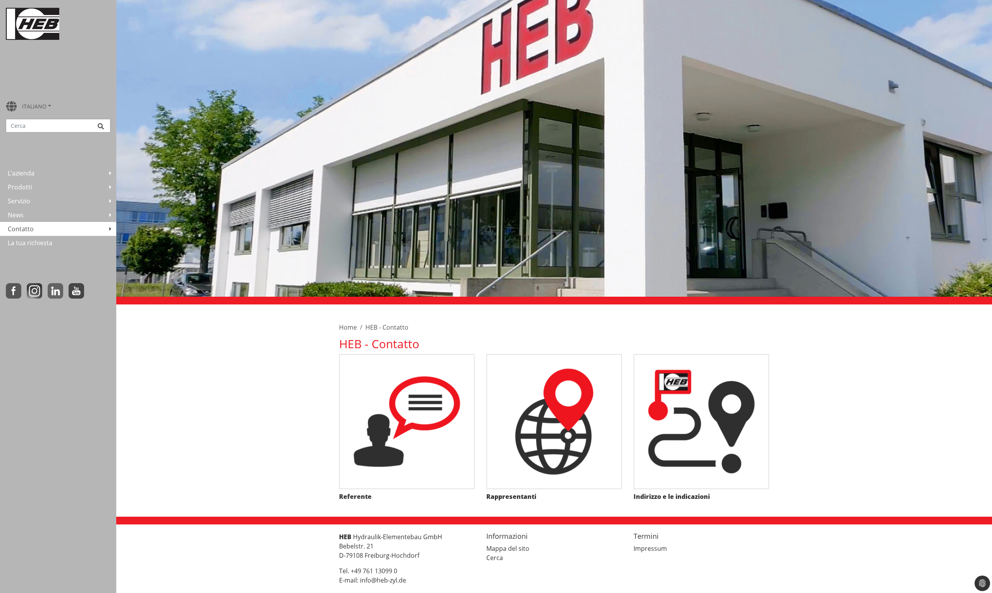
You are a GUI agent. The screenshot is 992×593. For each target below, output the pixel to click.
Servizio (19, 201)
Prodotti (20, 187)
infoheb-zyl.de (383, 580)
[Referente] (407, 422)
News (16, 215)
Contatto (21, 229)
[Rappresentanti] (554, 422)
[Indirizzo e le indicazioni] (701, 422)
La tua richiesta (30, 243)
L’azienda (21, 173)
